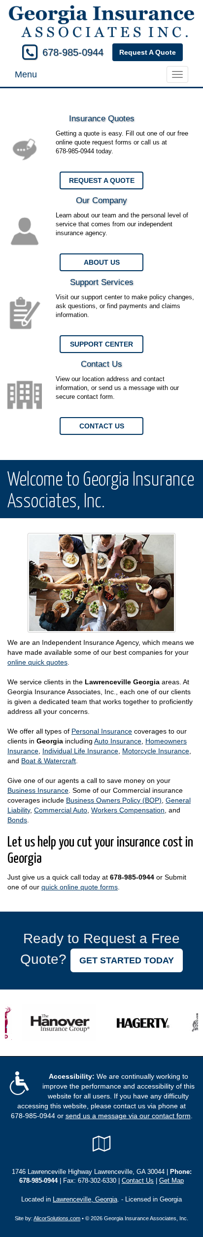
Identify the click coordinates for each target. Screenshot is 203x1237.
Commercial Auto (60, 810)
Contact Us (101, 426)
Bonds (17, 820)
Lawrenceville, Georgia (85, 1199)
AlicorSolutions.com (57, 1218)
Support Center (101, 344)
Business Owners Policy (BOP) (114, 800)
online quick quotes (37, 662)
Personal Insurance (101, 731)
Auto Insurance (117, 741)
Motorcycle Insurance (155, 751)
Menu (26, 74)
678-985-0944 (72, 52)
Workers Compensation (128, 810)
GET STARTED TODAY (126, 960)
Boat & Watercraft (48, 761)
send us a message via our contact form (128, 1116)
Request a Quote (102, 180)
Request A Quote (147, 52)
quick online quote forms (79, 887)
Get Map (171, 1180)
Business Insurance (37, 790)
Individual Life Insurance (80, 751)
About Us (102, 262)
